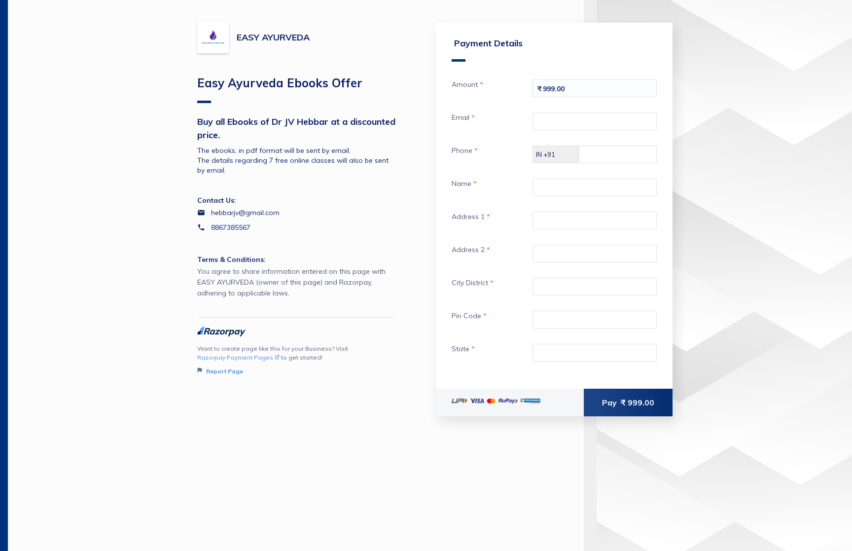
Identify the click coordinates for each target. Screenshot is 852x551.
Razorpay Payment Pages (235, 357)
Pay (628, 402)
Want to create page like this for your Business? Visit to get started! (272, 360)
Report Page (224, 371)
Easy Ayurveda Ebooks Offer (279, 82)
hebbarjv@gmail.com (245, 212)
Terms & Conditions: (231, 259)
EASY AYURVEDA (273, 37)
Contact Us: (216, 200)
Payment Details (488, 43)
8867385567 (230, 227)
